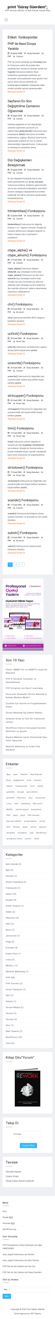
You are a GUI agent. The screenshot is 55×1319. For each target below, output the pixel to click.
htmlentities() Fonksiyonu (26, 211)
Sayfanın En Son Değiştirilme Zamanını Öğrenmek (24, 106)
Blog (9, 780)
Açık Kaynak (36, 774)
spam (25, 827)
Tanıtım (9, 1013)
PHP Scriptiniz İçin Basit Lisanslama (24, 688)
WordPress (41, 833)
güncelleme (32, 792)
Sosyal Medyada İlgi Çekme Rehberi (24, 713)
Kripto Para (11, 953)
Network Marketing (15, 971)
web (32, 833)
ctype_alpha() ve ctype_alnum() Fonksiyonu (27, 252)
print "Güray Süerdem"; (28, 7)
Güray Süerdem (33, 53)
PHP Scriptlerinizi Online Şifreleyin (18, 1245)
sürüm (33, 827)
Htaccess (21, 798)
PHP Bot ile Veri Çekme (13, 1266)
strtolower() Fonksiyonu (25, 467)
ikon (31, 798)
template (11, 833)
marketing (25, 803)
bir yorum (20, 312)
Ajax (9, 774)
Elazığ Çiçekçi (12, 1181)
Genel (40, 786)
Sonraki (22, 564)
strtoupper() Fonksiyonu (25, 396)
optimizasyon (22, 809)
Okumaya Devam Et (16, 92)
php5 (22, 815)
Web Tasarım (12, 1031)
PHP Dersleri (34, 815)
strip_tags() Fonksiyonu (13, 1254)
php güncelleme (14, 821)
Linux (9, 803)
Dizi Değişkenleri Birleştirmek (20, 162)
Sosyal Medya (13, 1007)
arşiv (15, 774)
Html (8, 924)
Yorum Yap (20, 341)
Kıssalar (10, 947)
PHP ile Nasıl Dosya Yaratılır (22, 46)
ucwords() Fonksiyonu (24, 363)
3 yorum (19, 56)
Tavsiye (10, 1019)
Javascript (40, 798)
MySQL (10, 809)
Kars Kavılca (33, 1260)
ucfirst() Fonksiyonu (22, 334)
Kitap (8, 942)
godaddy (11, 792)
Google (20, 792)
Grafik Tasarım (13, 906)
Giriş (5, 1211)
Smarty (16, 827)
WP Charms (36, 1313)
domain (37, 780)
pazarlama (36, 809)
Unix (8, 1025)
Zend (36, 839)
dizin (29, 780)
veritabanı (22, 833)
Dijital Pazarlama (14, 882)
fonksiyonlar (21, 786)
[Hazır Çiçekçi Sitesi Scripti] (23, 650)
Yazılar (8, 1217)
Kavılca (31, 1254)
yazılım (28, 839)
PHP (9, 56)
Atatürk (24, 774)
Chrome (9, 876)
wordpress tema (14, 839)
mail (16, 803)
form (32, 786)
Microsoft (37, 803)
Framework (11, 888)
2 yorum (19, 173)
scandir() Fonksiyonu (23, 500)
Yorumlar (9, 1223)
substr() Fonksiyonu (22, 533)
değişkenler (18, 780)
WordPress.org (9, 1229)
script (42, 821)
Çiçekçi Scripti (12, 1176)
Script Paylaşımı (14, 989)
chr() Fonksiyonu (20, 304)
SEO (8, 827)
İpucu (8, 930)
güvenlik (10, 798)
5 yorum (19, 371)
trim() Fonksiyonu (21, 428)
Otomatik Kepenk (13, 1172)
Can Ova (31, 1266)
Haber (9, 912)
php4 (15, 815)
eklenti (10, 786)
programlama (30, 821)
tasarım (42, 827)
